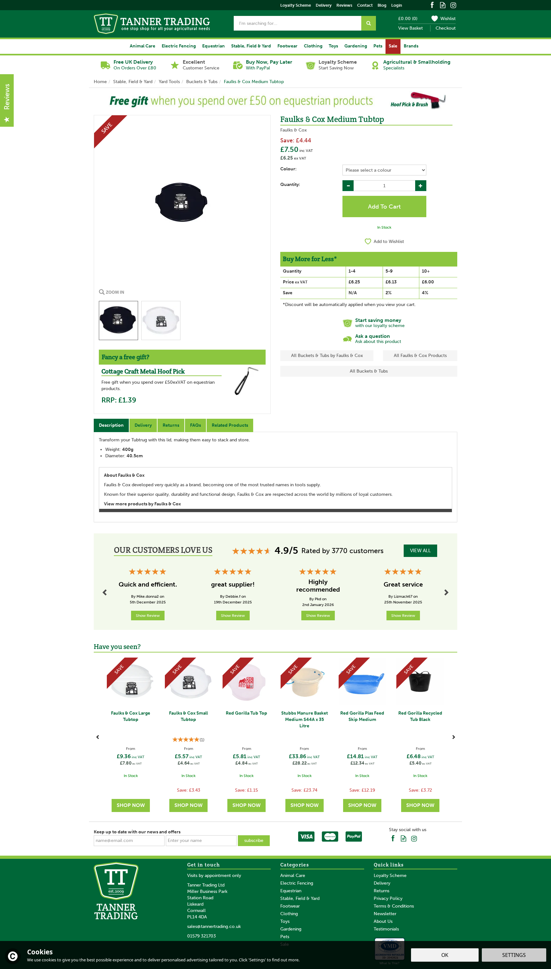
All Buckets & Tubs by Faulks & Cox (327, 355)
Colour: (288, 169)
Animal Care (292, 875)
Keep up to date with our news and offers (137, 832)
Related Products (230, 425)
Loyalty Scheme (390, 875)
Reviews (344, 5)
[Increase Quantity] (420, 185)
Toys (285, 921)
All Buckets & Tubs (369, 371)
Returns (171, 425)
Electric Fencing (296, 883)
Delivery (143, 425)
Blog (382, 5)
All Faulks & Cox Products (420, 355)
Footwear (290, 906)
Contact (365, 5)
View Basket (410, 28)
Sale (393, 46)
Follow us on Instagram (453, 5)
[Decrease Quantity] (348, 185)
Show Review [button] (148, 615)
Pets (284, 936)
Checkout (446, 28)
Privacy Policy (388, 898)
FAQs (195, 425)
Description (111, 425)
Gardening (290, 929)
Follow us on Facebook (432, 5)
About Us (383, 921)
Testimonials (386, 929)
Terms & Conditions (394, 906)
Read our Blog (443, 5)
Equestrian (290, 891)
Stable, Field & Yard (300, 898)
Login (396, 5)
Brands (411, 46)
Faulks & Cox (293, 130)
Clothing (289, 913)
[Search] (368, 23)
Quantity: (290, 184)
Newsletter (385, 913)
